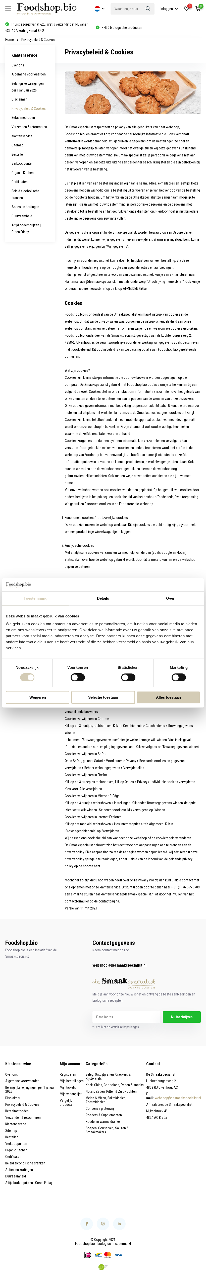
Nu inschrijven (181, 1017)
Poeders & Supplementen (104, 1115)
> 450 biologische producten (31, 28)
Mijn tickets (68, 1087)
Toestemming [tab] (35, 598)
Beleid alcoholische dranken (25, 1163)
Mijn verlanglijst (71, 1094)
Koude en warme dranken (104, 1122)
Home (9, 40)
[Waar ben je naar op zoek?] (148, 9)
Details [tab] (103, 598)
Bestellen (18, 154)
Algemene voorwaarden (29, 74)
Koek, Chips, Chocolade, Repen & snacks (115, 1085)
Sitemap (17, 145)
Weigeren (37, 697)
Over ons (18, 65)
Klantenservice (22, 136)
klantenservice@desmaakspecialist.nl (91, 282)
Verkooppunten (22, 163)
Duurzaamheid (22, 216)
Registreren (68, 1074)
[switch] (78, 677)
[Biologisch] (103, 1267)
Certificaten (20, 182)
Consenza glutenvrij (100, 1109)
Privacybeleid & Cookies (29, 109)
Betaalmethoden (23, 118)
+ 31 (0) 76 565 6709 (185, 887)
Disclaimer (19, 99)
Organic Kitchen (23, 173)
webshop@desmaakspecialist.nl (119, 965)
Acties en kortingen (25, 207)
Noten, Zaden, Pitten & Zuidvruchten (111, 1091)
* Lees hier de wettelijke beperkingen (115, 1027)
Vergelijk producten (67, 1102)
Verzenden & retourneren (29, 127)
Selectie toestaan (103, 697)
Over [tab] (170, 598)
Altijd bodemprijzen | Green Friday (29, 1183)
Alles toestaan (168, 697)
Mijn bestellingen (72, 1081)
